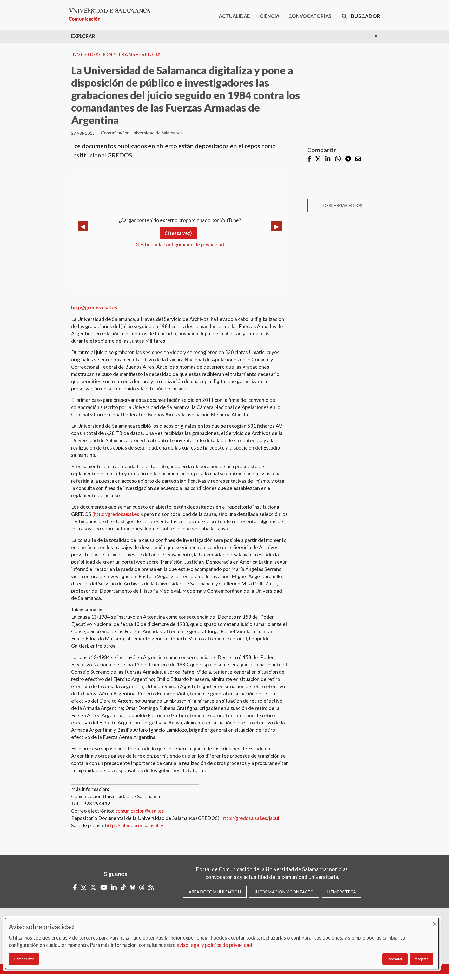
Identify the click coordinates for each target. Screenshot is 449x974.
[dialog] (222, 943)
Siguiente (276, 226)
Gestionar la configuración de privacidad (180, 244)
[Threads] (141, 887)
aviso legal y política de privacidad (214, 945)
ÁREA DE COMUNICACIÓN (215, 891)
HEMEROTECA (341, 891)
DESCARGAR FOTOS (342, 205)
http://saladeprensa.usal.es (134, 825)
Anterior (83, 226)
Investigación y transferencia (116, 54)
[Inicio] (112, 14)
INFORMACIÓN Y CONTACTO (284, 891)
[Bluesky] (132, 887)
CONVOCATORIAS (310, 16)
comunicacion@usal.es (139, 811)
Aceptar (421, 959)
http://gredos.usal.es (116, 514)
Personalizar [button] (24, 959)
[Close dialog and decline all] (435, 921)
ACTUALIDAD (235, 16)
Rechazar (395, 959)
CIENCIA (269, 16)
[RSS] (151, 887)
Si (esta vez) (178, 233)
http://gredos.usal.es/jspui (250, 818)
